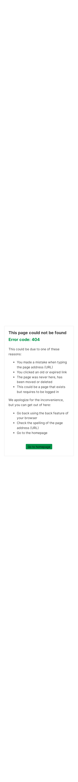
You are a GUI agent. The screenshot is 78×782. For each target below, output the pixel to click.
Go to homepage (39, 446)
